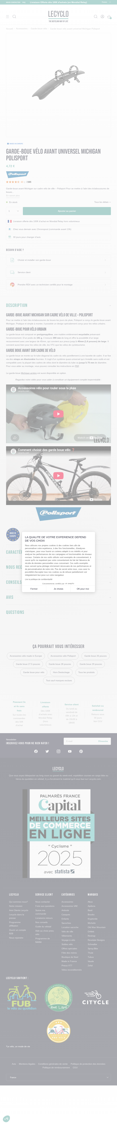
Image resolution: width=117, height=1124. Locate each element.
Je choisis (58, 589)
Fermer (34, 589)
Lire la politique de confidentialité (38, 579)
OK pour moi (83, 589)
